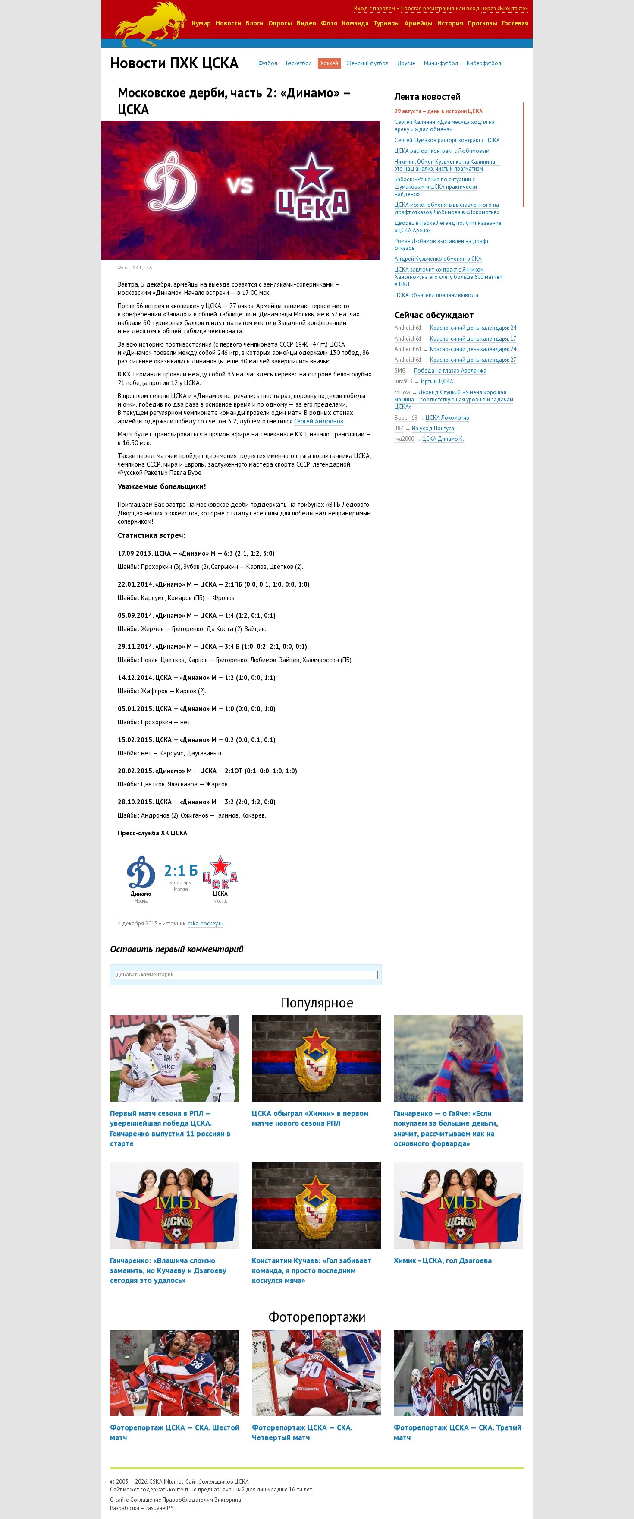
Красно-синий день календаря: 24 (473, 328)
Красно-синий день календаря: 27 (473, 359)
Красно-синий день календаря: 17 (473, 338)
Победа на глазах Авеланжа (450, 370)
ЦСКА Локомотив (447, 417)
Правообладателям (188, 1499)
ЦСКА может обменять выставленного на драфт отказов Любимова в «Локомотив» (447, 208)
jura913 (404, 381)
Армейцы (419, 23)
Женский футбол (368, 63)
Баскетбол (299, 63)
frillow (403, 392)
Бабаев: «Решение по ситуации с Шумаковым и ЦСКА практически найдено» (436, 187)
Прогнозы (482, 23)
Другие (406, 63)
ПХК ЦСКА (140, 268)
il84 (399, 428)
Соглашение (145, 1499)
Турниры (386, 23)
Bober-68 (406, 417)
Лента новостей (428, 96)
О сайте (119, 1499)
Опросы (280, 23)
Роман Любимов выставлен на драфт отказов (442, 244)
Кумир (201, 23)
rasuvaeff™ (160, 1508)
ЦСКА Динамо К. (443, 438)
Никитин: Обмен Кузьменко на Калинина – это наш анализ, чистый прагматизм (447, 165)
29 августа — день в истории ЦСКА (439, 111)
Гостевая (515, 23)
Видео (306, 23)
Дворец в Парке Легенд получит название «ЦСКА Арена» (448, 226)
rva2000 (404, 438)
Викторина (227, 1499)
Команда (355, 23)
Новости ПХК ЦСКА (174, 63)
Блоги (255, 23)
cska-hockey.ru (205, 923)
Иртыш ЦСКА (437, 381)
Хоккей (329, 63)
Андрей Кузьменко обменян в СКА (438, 258)
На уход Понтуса (433, 428)
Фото (329, 23)
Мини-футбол (441, 63)
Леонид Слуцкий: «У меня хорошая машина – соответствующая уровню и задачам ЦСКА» (454, 399)
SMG (400, 370)
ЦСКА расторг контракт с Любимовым (442, 151)
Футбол (267, 63)
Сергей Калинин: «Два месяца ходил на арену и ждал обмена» (445, 125)
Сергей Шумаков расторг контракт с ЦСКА (447, 140)
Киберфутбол (484, 63)
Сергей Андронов (318, 421)
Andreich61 (408, 328)
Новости (229, 23)
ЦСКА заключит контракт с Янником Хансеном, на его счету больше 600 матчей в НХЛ (448, 277)
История (450, 23)
